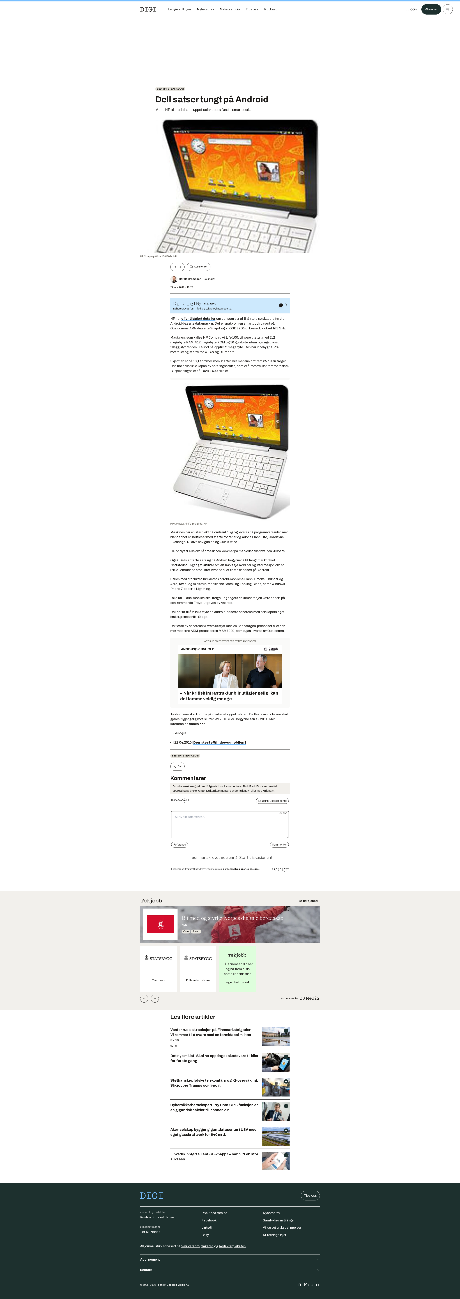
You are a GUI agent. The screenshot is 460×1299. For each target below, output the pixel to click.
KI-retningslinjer (274, 1235)
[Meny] (448, 9)
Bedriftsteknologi (170, 88)
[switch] (283, 305)
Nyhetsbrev (271, 1213)
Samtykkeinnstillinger (279, 1220)
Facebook (209, 1220)
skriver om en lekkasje (220, 565)
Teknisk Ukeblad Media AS (172, 1285)
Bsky (205, 1235)
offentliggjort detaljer (198, 318)
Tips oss (310, 1195)
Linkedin (207, 1227)
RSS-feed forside (214, 1213)
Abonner (431, 9)
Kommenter (200, 266)
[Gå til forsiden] (148, 9)
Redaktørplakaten (232, 1246)
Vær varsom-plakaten (197, 1246)
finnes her (197, 724)
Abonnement (150, 1259)
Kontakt (146, 1270)
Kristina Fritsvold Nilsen (158, 1217)
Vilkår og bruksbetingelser (282, 1227)
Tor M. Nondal (150, 1232)
